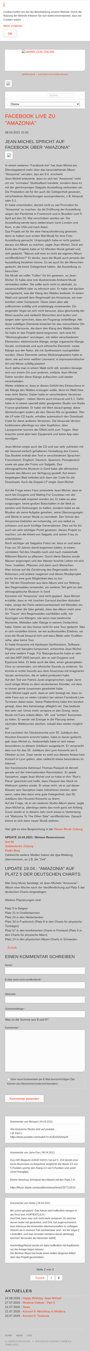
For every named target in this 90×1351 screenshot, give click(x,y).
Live (29, 1335)
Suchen (79, 95)
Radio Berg (12, 850)
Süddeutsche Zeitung (19, 846)
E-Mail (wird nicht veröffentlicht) (23, 979)
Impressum (28, 74)
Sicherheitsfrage (15, 1008)
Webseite (10, 994)
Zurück (12, 947)
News (26, 1307)
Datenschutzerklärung (53, 74)
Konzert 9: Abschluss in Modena (44, 1311)
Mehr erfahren (12, 25)
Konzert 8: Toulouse (36, 1315)
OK (10, 33)
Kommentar (12, 1027)
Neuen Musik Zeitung (68, 829)
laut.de (9, 841)
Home (8, 1335)
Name (10, 965)
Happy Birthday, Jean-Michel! (42, 1298)
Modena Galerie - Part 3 (39, 1302)
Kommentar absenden (24, 1098)
